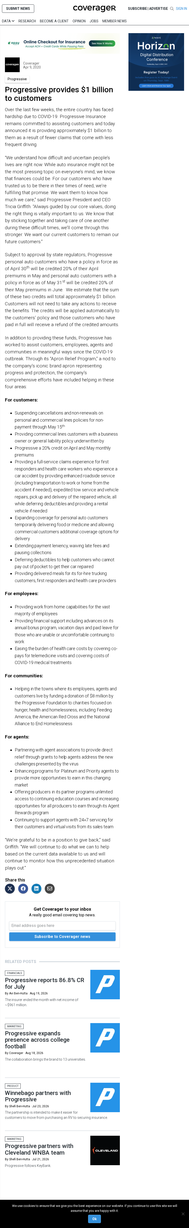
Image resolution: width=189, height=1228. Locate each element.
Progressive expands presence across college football (37, 1040)
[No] (182, 1213)
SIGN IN (181, 9)
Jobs (94, 21)
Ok (94, 1219)
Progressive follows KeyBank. (28, 1166)
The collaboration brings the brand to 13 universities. (45, 1059)
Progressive (17, 79)
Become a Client (54, 21)
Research (27, 21)
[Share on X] (11, 889)
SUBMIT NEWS (18, 9)
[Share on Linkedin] (38, 889)
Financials (14, 973)
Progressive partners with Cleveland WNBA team (39, 1149)
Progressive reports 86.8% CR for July (44, 983)
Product (12, 1086)
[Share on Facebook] (24, 889)
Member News (114, 21)
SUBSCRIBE (137, 9)
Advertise (158, 9)
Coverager (31, 63)
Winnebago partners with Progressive (38, 1096)
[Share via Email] (51, 889)
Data (7, 21)
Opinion (79, 21)
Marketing (14, 1026)
